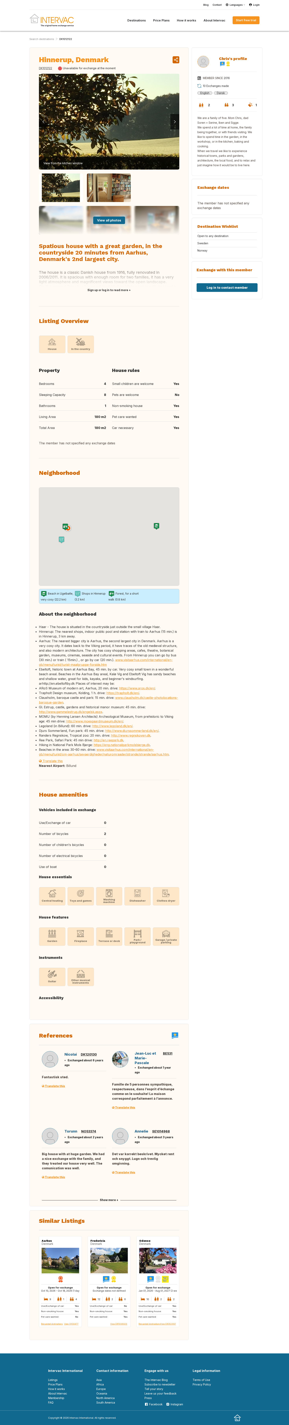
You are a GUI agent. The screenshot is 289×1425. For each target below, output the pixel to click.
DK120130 (89, 1054)
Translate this (52, 761)
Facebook (156, 1404)
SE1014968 (161, 1131)
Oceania (101, 1393)
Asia (99, 1380)
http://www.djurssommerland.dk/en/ (131, 731)
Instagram (177, 1404)
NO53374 (88, 1131)
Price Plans (55, 1384)
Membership (56, 1398)
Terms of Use (201, 1380)
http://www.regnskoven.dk (130, 735)
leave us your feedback (160, 1393)
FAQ (50, 1402)
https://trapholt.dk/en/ (122, 693)
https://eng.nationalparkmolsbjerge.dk (122, 745)
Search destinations (41, 39)
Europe (101, 1389)
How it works (56, 1389)
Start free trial (246, 20)
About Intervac (57, 1393)
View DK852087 (168, 1324)
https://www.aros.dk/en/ (137, 688)
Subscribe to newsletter (159, 1384)
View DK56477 (71, 1324)
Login (256, 4)
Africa (100, 1384)
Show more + (109, 1200)
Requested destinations (52, 1324)
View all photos (109, 220)
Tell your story (153, 1389)
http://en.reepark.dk (108, 740)
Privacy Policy (202, 1384)
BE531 (167, 1053)
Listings (53, 1380)
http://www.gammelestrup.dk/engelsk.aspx (70, 712)
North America (105, 1398)
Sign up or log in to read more (107, 290)
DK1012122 (65, 39)
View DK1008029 (118, 1324)
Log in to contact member (227, 288)
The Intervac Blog (156, 1380)
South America (105, 1402)
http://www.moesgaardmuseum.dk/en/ (94, 721)
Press (148, 1398)
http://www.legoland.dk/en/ (112, 726)
